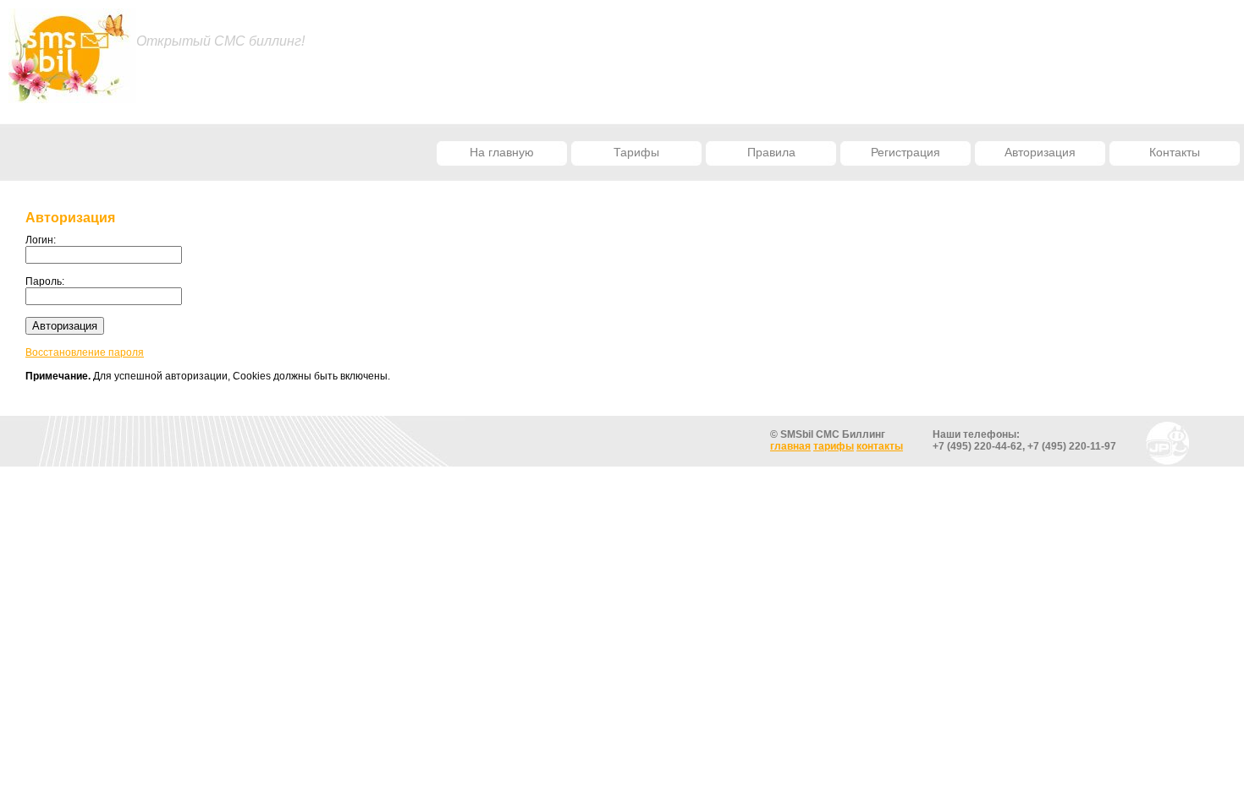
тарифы (833, 446)
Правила (771, 152)
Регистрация (905, 152)
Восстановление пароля (84, 352)
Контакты (1174, 152)
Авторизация (1040, 152)
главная (790, 446)
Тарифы (636, 152)
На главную (502, 152)
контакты (879, 446)
